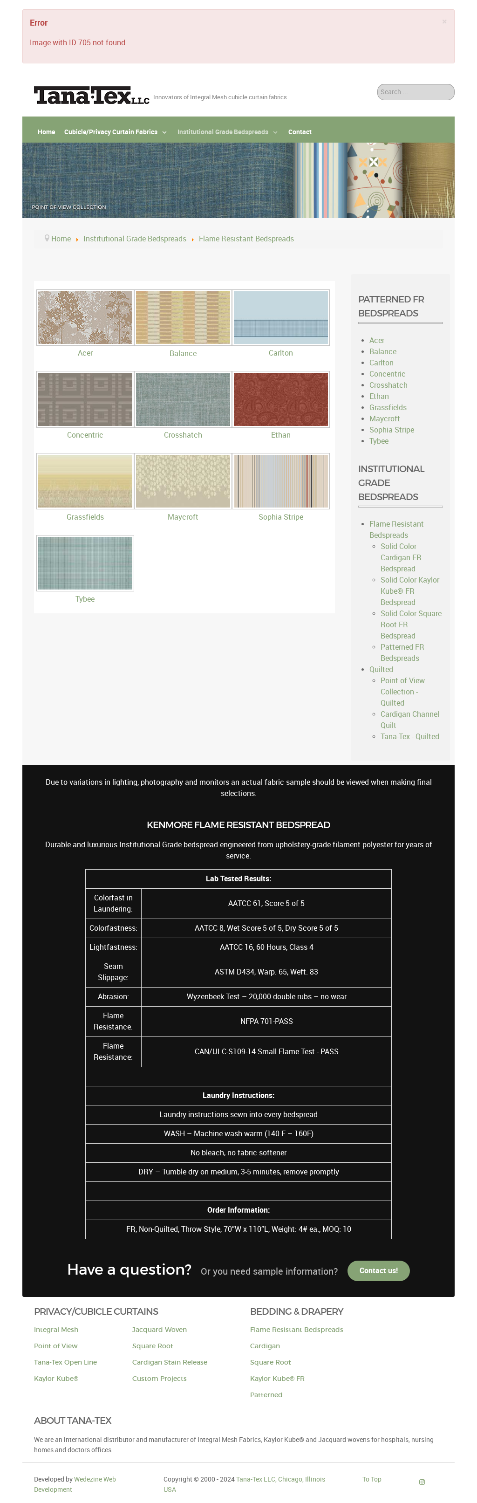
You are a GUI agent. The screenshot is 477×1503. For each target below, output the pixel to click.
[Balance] (184, 342)
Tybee (85, 599)
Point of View (56, 1346)
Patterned (266, 1395)
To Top (372, 1479)
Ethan (281, 435)
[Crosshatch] (184, 423)
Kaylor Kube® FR (277, 1379)
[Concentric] (86, 423)
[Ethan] (282, 423)
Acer (85, 353)
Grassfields (85, 517)
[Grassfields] (86, 505)
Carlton (281, 353)
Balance (183, 353)
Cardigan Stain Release (169, 1362)
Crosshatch (183, 435)
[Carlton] (282, 341)
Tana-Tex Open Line (65, 1362)
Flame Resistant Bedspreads (296, 1330)
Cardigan (265, 1346)
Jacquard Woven (159, 1330)
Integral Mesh (56, 1330)
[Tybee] (86, 587)
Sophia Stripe (281, 517)
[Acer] (86, 341)
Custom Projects (159, 1379)
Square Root (152, 1346)
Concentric (85, 435)
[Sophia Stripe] (282, 505)
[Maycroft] (184, 505)
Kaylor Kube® (56, 1379)
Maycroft (183, 517)
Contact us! (379, 1270)
